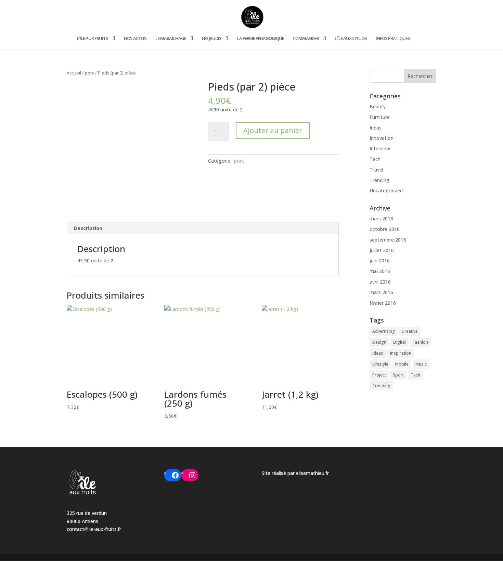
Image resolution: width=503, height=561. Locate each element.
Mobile (402, 364)
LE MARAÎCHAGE (170, 38)
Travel (376, 169)
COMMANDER (306, 38)
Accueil (74, 73)
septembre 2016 (388, 239)
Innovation (382, 138)
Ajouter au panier (272, 130)
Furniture (380, 117)
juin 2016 (380, 260)
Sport (398, 375)
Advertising (383, 331)
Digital (399, 342)
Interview (380, 148)
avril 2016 (380, 281)
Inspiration (400, 353)
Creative (410, 331)
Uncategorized (386, 190)
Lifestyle (380, 364)
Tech (375, 159)
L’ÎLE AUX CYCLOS (351, 38)
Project (379, 375)
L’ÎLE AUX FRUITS (92, 38)
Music (421, 364)
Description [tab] (88, 228)
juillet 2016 (382, 250)
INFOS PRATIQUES (393, 38)
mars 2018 (381, 218)
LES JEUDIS (211, 38)
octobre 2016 (385, 229)
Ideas (376, 127)
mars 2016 (381, 292)
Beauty (378, 106)
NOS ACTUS (135, 38)
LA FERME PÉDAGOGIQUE (260, 38)
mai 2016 (380, 271)
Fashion (420, 342)
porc (89, 73)
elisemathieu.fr (312, 473)
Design (379, 342)
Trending (379, 180)
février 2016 (383, 303)
